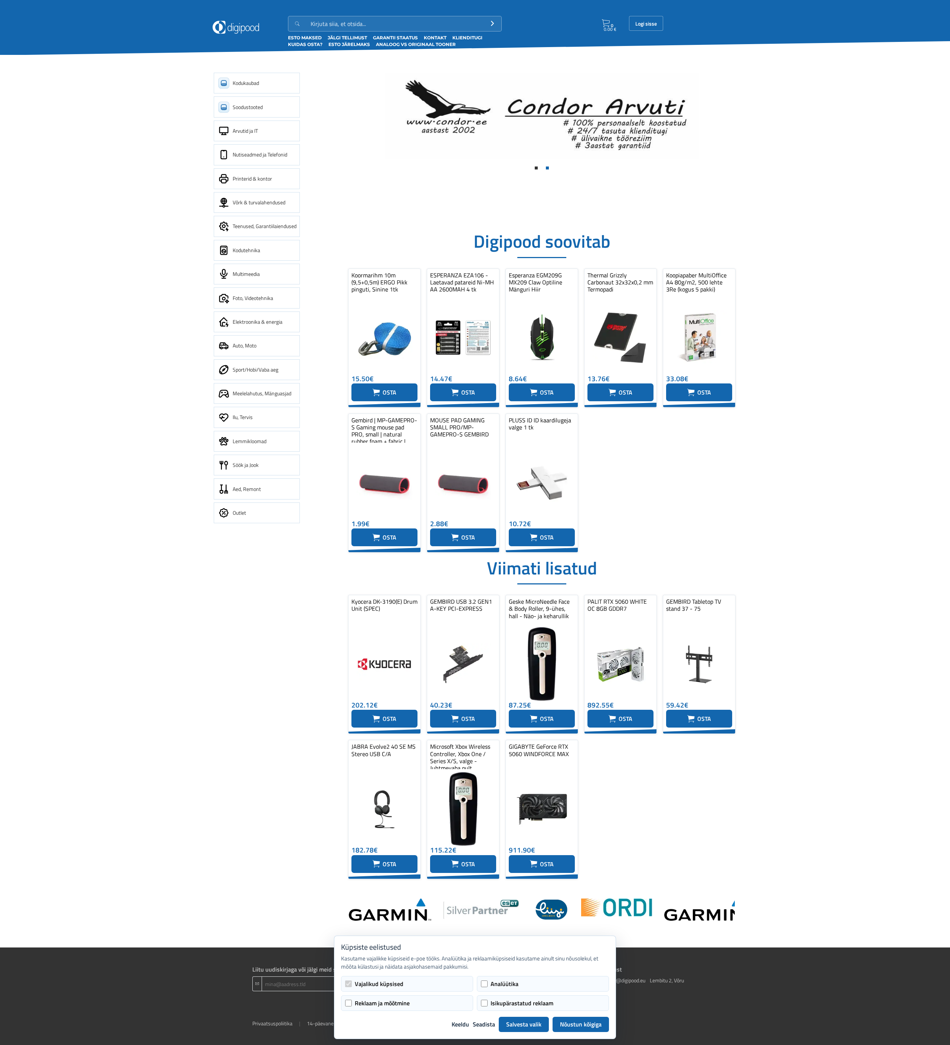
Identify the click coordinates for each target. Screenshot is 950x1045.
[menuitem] (257, 83)
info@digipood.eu (626, 980)
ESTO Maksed (305, 37)
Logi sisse (646, 24)
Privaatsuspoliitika (272, 1023)
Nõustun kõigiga (581, 1024)
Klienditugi (467, 37)
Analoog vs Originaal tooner (416, 44)
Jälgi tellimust (347, 37)
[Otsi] (492, 23)
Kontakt (435, 37)
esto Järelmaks (349, 44)
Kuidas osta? (305, 44)
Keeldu (460, 1024)
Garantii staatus (395, 37)
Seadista (484, 1024)
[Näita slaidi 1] (536, 168)
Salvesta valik (523, 1024)
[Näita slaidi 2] (547, 168)
